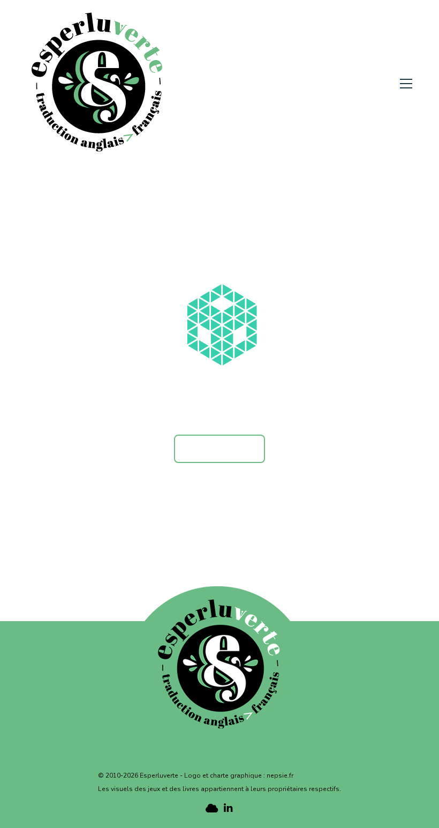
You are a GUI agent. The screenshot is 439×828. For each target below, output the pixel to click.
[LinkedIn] (228, 808)
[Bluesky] (211, 808)
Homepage (219, 448)
